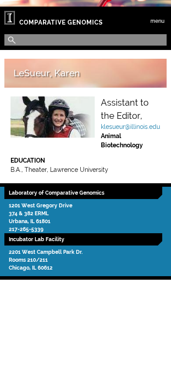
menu (157, 21)
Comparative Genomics (61, 22)
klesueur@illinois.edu (130, 126)
